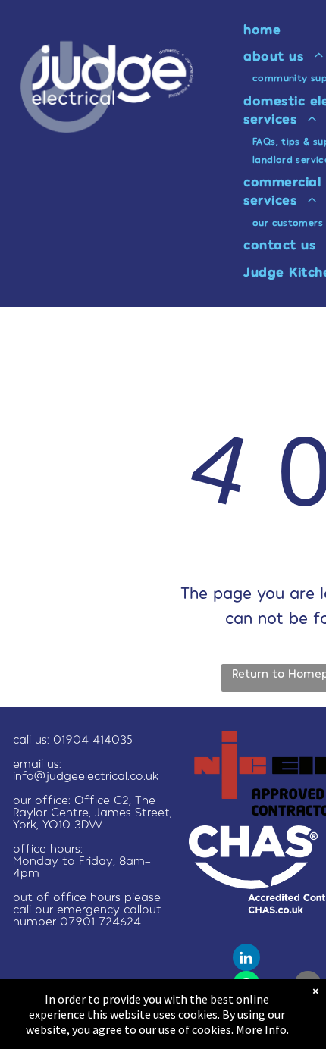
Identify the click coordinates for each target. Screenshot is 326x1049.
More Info (261, 1029)
